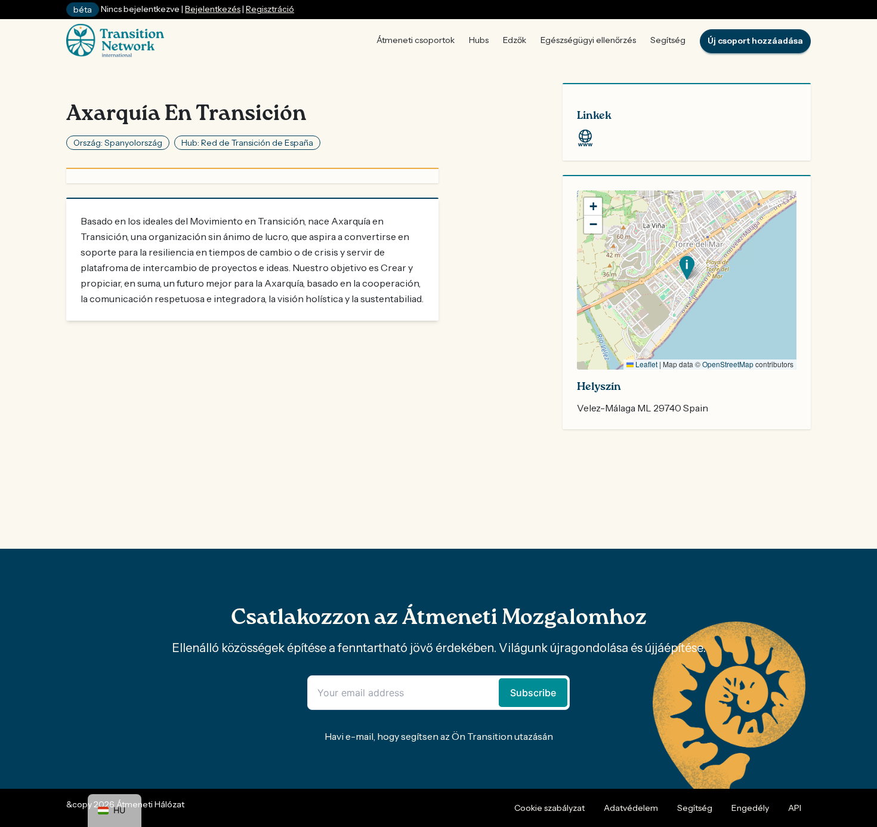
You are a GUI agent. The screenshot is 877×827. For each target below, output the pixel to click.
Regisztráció (270, 9)
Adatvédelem (631, 808)
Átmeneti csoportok (415, 40)
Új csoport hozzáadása (755, 40)
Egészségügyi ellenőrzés (588, 40)
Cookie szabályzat (549, 808)
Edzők (514, 40)
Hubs (479, 40)
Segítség (667, 40)
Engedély (750, 808)
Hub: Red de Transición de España (247, 142)
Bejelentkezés (212, 9)
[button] (687, 268)
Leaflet (645, 364)
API (794, 808)
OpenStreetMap (728, 364)
